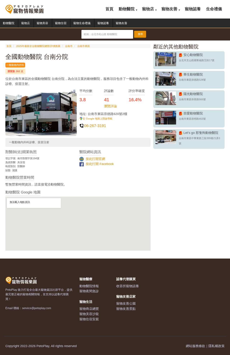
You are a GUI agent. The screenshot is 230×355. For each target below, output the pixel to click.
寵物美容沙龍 (89, 314)
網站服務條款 (195, 346)
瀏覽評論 (110, 106)
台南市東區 (83, 46)
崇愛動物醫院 (193, 113)
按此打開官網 (95, 159)
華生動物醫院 (193, 74)
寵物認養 (193, 9)
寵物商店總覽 (89, 309)
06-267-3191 (95, 125)
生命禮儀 (214, 9)
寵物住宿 (60, 23)
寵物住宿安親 (89, 319)
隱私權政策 (216, 346)
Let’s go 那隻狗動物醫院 (200, 133)
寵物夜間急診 (89, 291)
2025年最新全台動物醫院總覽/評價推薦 (38, 46)
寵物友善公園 (126, 303)
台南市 (69, 46)
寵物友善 (169, 9)
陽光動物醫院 (193, 94)
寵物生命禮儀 (82, 23)
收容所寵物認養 (127, 286)
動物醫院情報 (89, 286)
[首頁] (25, 9)
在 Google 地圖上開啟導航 (97, 118)
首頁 (109, 9)
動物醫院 (127, 9)
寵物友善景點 (126, 309)
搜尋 (140, 34)
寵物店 (148, 9)
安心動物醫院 (193, 55)
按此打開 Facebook (99, 164)
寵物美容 (42, 23)
